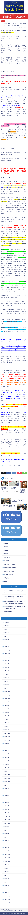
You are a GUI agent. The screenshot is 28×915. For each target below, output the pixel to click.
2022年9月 (6, 785)
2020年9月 (6, 864)
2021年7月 (6, 830)
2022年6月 (6, 795)
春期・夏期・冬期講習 (9, 564)
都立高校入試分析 (8, 574)
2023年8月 (6, 747)
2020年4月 (6, 882)
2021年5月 (6, 837)
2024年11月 (7, 695)
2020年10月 (7, 861)
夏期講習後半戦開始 (8, 611)
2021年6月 (6, 833)
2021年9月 (6, 826)
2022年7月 (6, 792)
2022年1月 (6, 812)
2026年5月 (6, 632)
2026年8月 (6, 622)
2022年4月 (6, 802)
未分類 (5, 581)
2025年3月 (6, 681)
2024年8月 (6, 705)
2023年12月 (7, 733)
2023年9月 (6, 743)
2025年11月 (7, 653)
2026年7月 (6, 625)
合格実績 (6, 553)
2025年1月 (6, 688)
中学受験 (6, 543)
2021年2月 (6, 847)
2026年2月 (6, 643)
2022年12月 (7, 774)
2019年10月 (7, 902)
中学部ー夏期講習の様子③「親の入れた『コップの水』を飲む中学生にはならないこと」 (14, 602)
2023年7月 (6, 750)
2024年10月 (7, 698)
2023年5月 (6, 757)
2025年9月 (6, 660)
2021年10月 (7, 823)
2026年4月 (6, 636)
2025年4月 (6, 677)
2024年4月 (6, 719)
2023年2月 (6, 767)
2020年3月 (6, 885)
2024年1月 (6, 729)
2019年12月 (7, 896)
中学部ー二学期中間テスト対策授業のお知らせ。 (14, 591)
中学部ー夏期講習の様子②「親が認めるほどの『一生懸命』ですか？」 (14, 607)
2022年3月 (6, 805)
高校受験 (6, 546)
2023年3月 (6, 764)
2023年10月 (7, 740)
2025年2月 (6, 684)
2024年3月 (6, 722)
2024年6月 (6, 712)
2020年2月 (6, 889)
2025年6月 (6, 670)
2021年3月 (6, 844)
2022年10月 (7, 781)
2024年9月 (6, 702)
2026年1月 (6, 646)
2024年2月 (6, 726)
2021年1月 (6, 851)
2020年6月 (6, 875)
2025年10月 (7, 657)
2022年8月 (6, 788)
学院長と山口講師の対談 (10, 567)
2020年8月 (6, 868)
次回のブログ (4, 465)
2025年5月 (6, 674)
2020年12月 (7, 854)
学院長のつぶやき (8, 557)
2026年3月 (6, 639)
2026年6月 (6, 629)
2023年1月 (6, 771)
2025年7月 (6, 667)
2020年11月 (7, 857)
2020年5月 (6, 878)
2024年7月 (6, 709)
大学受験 (6, 550)
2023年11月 (7, 736)
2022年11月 (7, 778)
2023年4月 (6, 760)
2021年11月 (7, 819)
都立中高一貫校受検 (9, 571)
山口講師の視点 (8, 560)
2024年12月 (7, 691)
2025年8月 (6, 663)
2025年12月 (7, 650)
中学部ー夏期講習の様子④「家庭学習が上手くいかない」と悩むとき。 (14, 597)
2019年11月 (7, 899)
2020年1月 (6, 892)
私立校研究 (6, 578)
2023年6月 (6, 754)
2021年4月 (6, 840)
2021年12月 (7, 816)
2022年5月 (6, 799)
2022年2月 (6, 809)
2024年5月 (6, 715)
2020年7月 (6, 871)
